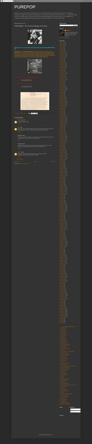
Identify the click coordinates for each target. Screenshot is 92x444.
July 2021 (61, 74)
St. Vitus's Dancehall (65, 390)
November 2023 (63, 54)
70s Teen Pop (63, 330)
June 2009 (62, 267)
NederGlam (63, 371)
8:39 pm (19, 156)
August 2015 (62, 159)
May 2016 (62, 146)
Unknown (19, 152)
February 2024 (62, 51)
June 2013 (62, 197)
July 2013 (61, 195)
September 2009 (63, 263)
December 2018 (63, 101)
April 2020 (62, 83)
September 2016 (63, 140)
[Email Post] (29, 113)
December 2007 (63, 293)
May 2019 (62, 93)
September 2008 (63, 280)
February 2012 (62, 220)
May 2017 (62, 128)
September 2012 (63, 210)
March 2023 (62, 61)
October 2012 (62, 209)
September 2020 (63, 79)
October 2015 (62, 156)
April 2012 (62, 217)
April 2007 (62, 305)
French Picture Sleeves (65, 354)
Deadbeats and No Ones (65, 348)
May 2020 (62, 82)
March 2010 (62, 254)
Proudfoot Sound (64, 380)
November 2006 (63, 312)
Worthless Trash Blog (65, 402)
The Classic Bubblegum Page (66, 393)
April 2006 (62, 322)
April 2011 (62, 235)
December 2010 (63, 241)
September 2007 (63, 298)
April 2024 (62, 48)
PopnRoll (62, 377)
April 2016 (62, 147)
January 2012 (62, 222)
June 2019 (62, 92)
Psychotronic (63, 382)
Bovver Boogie (63, 339)
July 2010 (61, 248)
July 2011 (61, 231)
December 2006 (63, 311)
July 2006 (61, 318)
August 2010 (62, 247)
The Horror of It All (64, 395)
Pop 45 (62, 376)
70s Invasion (63, 329)
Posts (72, 409)
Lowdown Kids (63, 370)
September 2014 (63, 175)
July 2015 (61, 160)
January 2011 (62, 239)
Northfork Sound (64, 373)
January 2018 (62, 117)
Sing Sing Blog (64, 389)
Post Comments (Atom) (24, 163)
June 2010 (62, 250)
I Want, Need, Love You (65, 363)
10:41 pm (19, 123)
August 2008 (62, 282)
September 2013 (63, 193)
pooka (19, 127)
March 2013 (62, 201)
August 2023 (62, 57)
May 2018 (62, 111)
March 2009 (62, 271)
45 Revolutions (64, 328)
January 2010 (62, 257)
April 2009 (62, 270)
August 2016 (62, 142)
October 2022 (62, 67)
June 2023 (62, 58)
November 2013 (63, 190)
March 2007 (62, 306)
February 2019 (62, 98)
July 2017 (61, 125)
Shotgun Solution (64, 386)
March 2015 (62, 166)
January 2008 (62, 292)
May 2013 (62, 198)
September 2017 (63, 123)
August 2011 (62, 229)
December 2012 (63, 206)
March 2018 (62, 114)
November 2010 (63, 242)
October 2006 (62, 314)
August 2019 (62, 90)
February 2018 (62, 115)
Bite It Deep (63, 336)
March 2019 (62, 96)
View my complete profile (64, 37)
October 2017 (62, 121)
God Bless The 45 (64, 360)
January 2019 (62, 99)
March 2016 (62, 149)
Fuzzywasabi (63, 357)
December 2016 (63, 136)
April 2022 (62, 70)
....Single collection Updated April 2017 (68, 326)
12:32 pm (19, 148)
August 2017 (62, 124)
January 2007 (62, 309)
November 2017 (63, 120)
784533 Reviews (64, 333)
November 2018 (63, 102)
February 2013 (62, 203)
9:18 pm (19, 139)
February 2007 (62, 308)
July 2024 (61, 47)
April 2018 (62, 112)
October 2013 (62, 191)
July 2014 (61, 178)
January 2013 (62, 204)
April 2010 (62, 252)
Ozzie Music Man (64, 374)
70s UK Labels (63, 332)
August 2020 (62, 80)
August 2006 (62, 317)
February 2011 (62, 238)
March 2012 (62, 219)
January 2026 (62, 44)
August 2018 (62, 107)
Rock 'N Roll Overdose (65, 383)
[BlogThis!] (33, 113)
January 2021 (62, 77)
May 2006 (62, 321)
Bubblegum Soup (64, 341)
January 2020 (62, 86)
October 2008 (62, 279)
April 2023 (62, 60)
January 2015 (62, 169)
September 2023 (63, 55)
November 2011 (63, 225)
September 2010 (63, 245)
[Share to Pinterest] (37, 113)
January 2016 (62, 152)
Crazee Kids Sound (64, 345)
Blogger (51, 434)
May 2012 (62, 216)
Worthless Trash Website (65, 403)
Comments (73, 411)
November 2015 (63, 155)
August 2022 (62, 69)
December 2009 (63, 258)
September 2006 (63, 315)
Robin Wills (68, 30)
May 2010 (62, 251)
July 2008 (61, 283)
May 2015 (62, 163)
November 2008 (63, 277)
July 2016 (61, 143)
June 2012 (62, 215)
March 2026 (62, 42)
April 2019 (62, 95)
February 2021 (62, 76)
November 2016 (63, 137)
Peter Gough (20, 120)
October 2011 (62, 226)
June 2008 (62, 285)
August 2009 (62, 264)
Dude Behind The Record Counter (67, 351)
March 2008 (62, 289)
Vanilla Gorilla (63, 398)
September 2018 (63, 105)
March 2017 (62, 131)
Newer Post (17, 161)
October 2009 (62, 261)
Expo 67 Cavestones (65, 352)
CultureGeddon (64, 347)
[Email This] (31, 113)
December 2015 (63, 153)
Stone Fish (63, 392)
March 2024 (62, 50)
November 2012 (63, 207)
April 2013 (62, 200)
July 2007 (61, 301)
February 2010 (62, 255)
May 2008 (62, 286)
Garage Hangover (64, 358)
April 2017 (62, 130)
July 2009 (61, 266)
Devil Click (63, 349)
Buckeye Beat (63, 342)
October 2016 (62, 139)
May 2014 (62, 181)
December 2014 (63, 171)
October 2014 (62, 174)
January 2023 (62, 64)
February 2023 (62, 63)
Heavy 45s (63, 361)
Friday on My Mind (64, 355)
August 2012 (62, 212)
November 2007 (63, 295)
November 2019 (63, 89)
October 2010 (62, 244)
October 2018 (62, 104)
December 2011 (63, 223)
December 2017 (63, 118)
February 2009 (62, 273)
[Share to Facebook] (35, 113)
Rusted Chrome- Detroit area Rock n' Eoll (69, 384)
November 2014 (63, 172)
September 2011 (63, 228)
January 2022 (62, 71)
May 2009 (62, 268)
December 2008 (63, 276)
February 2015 (62, 168)
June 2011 (62, 232)
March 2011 (62, 236)
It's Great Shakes (64, 364)
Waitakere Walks (64, 399)
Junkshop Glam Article (65, 367)
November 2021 (63, 73)
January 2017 (62, 134)
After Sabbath (63, 335)
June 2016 (62, 144)
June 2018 (62, 109)
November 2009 (63, 260)
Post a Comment (19, 159)
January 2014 (62, 187)
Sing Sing (63, 387)
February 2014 (62, 185)
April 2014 (62, 182)
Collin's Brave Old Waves (66, 344)
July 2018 (61, 108)
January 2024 (62, 52)
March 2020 (62, 85)
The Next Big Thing (64, 396)
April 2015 (62, 165)
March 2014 (62, 184)
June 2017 (62, 127)
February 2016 (62, 150)
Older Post (53, 161)
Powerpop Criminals (65, 379)
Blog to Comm (63, 338)
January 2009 (62, 274)
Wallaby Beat (63, 401)
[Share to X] (34, 113)
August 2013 (62, 194)
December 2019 (63, 88)
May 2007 (62, 303)
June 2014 (62, 179)
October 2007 (62, 296)
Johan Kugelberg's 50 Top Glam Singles (68, 365)
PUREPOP (24, 7)
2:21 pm (19, 131)
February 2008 (62, 290)
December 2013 (63, 188)
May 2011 (61, 233)
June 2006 (62, 320)
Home (35, 161)
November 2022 (63, 66)
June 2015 (62, 162)
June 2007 (62, 302)
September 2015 (63, 158)
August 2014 (62, 177)
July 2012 (61, 213)
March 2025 (62, 45)
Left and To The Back (65, 368)
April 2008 (62, 287)
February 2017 (62, 133)
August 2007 (62, 299)
